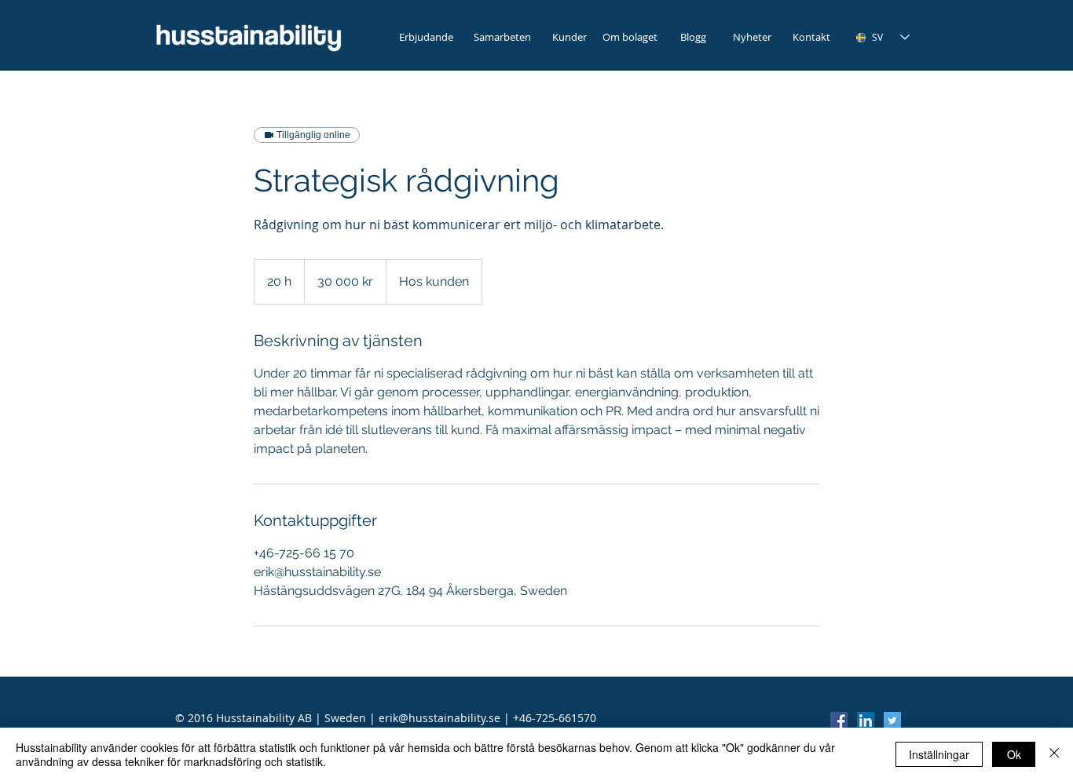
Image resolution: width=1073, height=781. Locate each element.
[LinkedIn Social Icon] (865, 720)
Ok (1014, 754)
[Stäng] (1054, 754)
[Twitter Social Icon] (892, 720)
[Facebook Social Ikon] (839, 720)
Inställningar (939, 754)
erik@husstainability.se (439, 717)
